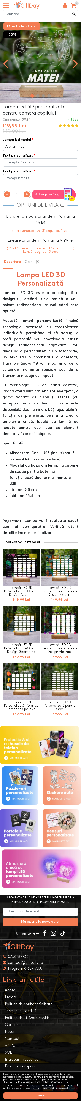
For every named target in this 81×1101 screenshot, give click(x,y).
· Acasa (9, 990)
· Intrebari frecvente (20, 1059)
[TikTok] (62, 933)
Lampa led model (17, 140)
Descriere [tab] (12, 262)
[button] (32, 96)
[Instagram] (53, 933)
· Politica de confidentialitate (27, 1004)
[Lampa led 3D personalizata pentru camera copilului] (27, 5)
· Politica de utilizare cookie (26, 1018)
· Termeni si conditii (19, 1011)
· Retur (9, 1032)
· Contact (11, 1038)
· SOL (7, 1052)
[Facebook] (45, 933)
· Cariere (10, 1025)
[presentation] (5, 63)
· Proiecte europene (19, 1066)
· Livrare (10, 997)
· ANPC (9, 1045)
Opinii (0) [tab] (33, 262)
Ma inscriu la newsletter (40, 921)
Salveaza (41, 1095)
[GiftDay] (40, 945)
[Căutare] (74, 14)
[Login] (65, 6)
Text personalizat (18, 155)
